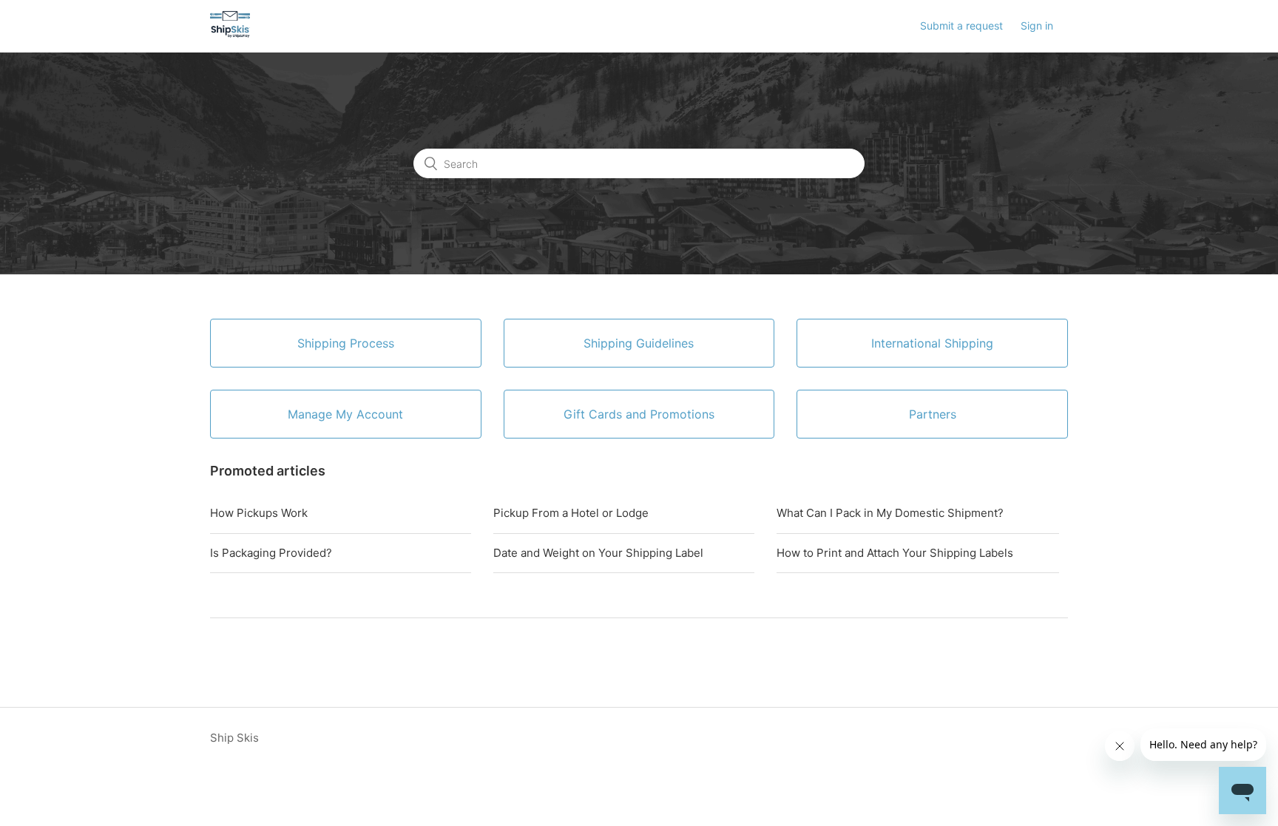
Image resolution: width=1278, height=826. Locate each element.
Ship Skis (234, 738)
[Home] (230, 34)
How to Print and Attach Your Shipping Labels (895, 553)
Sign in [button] (1037, 25)
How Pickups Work (259, 513)
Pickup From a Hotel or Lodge (571, 513)
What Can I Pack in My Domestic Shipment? (890, 513)
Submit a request (961, 25)
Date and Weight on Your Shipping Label (598, 553)
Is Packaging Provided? (271, 553)
